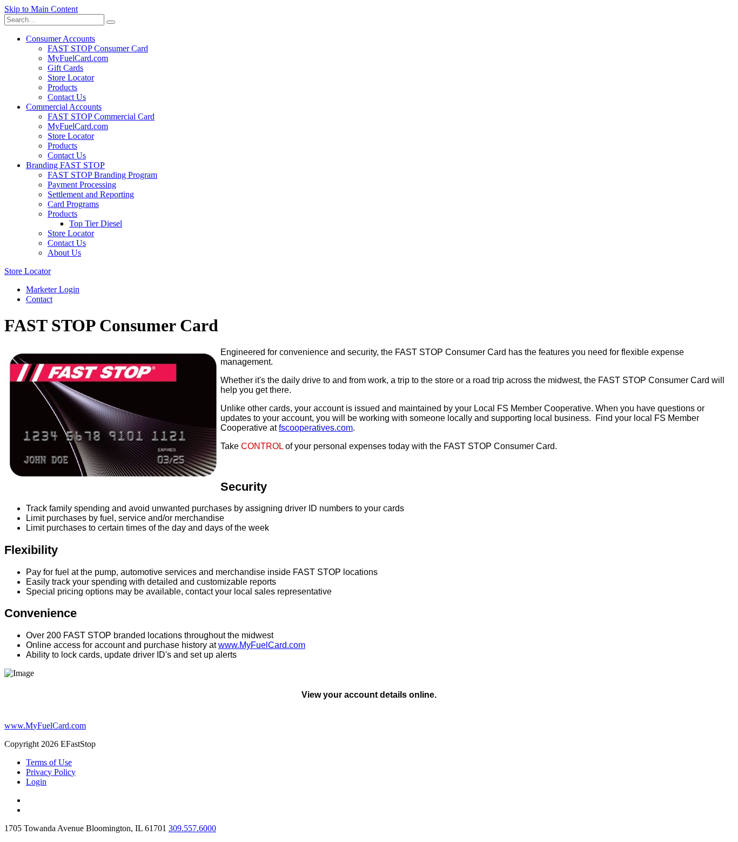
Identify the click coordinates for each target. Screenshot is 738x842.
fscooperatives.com (316, 427)
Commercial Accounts (64, 106)
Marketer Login (52, 289)
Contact (39, 299)
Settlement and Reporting (91, 194)
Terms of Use (49, 762)
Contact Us (67, 97)
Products (62, 87)
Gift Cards (65, 67)
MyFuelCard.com (78, 58)
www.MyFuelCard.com (261, 645)
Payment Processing (82, 184)
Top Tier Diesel (95, 223)
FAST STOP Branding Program (102, 174)
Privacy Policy (51, 772)
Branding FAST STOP (65, 165)
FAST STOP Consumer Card (98, 48)
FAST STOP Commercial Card (101, 116)
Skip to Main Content (41, 9)
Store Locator (71, 77)
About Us (64, 252)
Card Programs (73, 204)
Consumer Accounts (60, 38)
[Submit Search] (110, 22)
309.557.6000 (192, 828)
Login (36, 781)
